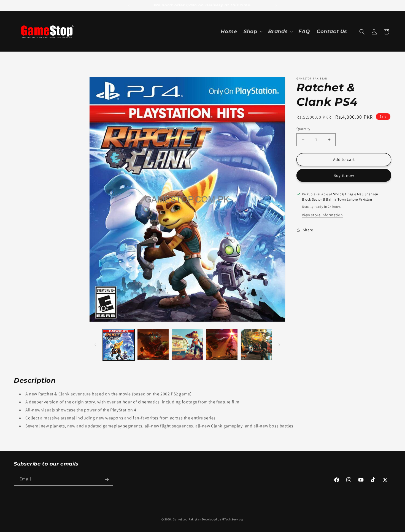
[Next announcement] (276, 5)
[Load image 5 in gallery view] (256, 345)
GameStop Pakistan (187, 519)
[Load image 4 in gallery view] (222, 345)
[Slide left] (95, 345)
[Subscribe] (107, 479)
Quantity (303, 128)
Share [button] (308, 229)
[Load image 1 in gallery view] (118, 345)
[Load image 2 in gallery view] (153, 345)
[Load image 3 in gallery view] (187, 345)
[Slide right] (279, 345)
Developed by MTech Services (223, 519)
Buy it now (343, 175)
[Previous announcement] (129, 5)
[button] (252, 31)
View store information (322, 214)
